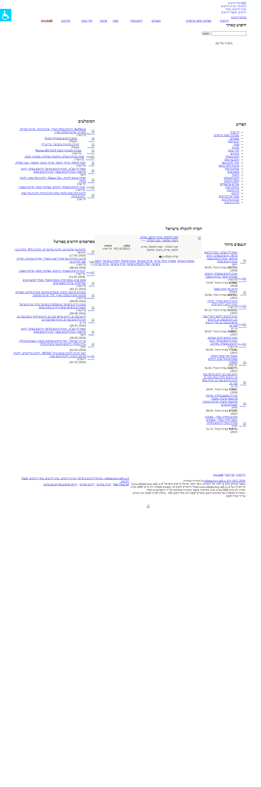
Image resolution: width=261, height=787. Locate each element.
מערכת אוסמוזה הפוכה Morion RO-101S (58, 150)
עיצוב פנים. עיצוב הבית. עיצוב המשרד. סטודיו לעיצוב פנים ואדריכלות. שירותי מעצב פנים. (54, 281)
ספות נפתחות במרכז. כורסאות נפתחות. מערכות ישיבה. (54, 156)
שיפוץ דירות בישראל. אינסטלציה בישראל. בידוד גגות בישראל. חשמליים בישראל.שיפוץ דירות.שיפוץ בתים (52, 306)
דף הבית (224, 20)
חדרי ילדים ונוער (230, 162)
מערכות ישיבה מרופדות (198, 20)
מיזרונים (65, 20)
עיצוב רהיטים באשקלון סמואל (61, 138)
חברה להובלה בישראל (138, 263)
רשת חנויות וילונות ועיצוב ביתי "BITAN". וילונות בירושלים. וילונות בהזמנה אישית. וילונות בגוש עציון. (50, 354)
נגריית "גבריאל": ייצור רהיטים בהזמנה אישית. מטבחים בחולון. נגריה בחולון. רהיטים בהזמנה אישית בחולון (52, 342)
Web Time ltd (121, 484)
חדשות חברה (232, 186)
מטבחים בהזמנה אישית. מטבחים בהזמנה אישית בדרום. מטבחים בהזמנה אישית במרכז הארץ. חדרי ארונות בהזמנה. (50, 294)
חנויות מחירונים (230, 199)
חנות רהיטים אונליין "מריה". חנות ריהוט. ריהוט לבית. (222, 302)
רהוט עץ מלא (232, 159)
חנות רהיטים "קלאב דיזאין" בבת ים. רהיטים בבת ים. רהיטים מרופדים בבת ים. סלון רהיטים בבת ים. (220, 321)
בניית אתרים (104, 484)
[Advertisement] (228, 62)
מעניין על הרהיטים (229, 196)
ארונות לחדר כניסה (229, 165)
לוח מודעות (233, 189)
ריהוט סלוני (136, 20)
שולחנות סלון (232, 168)
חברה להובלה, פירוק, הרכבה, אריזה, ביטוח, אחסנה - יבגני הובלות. (159, 239)
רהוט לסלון (233, 141)
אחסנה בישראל (186, 260)
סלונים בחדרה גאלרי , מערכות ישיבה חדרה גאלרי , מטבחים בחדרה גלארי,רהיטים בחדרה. (221, 419)
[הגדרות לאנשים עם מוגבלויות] (5, 15)
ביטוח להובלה (128, 260)
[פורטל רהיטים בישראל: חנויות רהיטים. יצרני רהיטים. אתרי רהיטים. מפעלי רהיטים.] (233, 14)
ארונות (103, 20)
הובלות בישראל (111, 260)
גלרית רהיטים (232, 202)
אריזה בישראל (145, 260)
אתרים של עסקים (229, 183)
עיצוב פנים (233, 171)
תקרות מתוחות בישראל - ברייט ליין (60, 144)
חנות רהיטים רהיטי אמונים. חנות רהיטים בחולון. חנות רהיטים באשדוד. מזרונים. (222, 340)
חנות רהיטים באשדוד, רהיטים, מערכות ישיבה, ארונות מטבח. (220, 275)
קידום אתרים (87, 484)
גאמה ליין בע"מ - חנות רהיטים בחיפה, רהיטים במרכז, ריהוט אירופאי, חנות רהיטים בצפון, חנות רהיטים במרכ (220, 257)
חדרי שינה (86, 20)
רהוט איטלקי (232, 156)
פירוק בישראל (117, 263)
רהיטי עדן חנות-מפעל (225, 288)
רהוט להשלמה (231, 177)
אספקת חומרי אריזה (165, 260)
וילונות (235, 174)
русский (218, 474)
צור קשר (229, 474)
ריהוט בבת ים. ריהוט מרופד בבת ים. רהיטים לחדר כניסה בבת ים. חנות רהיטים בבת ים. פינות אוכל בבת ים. (219, 379)
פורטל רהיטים (238, 17)
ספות (115, 20)
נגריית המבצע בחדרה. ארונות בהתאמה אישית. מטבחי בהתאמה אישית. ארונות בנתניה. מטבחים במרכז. (219, 400)
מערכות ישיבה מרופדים (226, 135)
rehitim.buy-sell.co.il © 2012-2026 (224, 480)
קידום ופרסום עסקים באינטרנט (60, 484)
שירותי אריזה (102, 263)
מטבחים (156, 20)
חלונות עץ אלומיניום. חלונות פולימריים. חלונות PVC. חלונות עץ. (50, 249)
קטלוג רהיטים (231, 180)
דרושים (235, 193)
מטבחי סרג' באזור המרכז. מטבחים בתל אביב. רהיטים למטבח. (222, 358)
